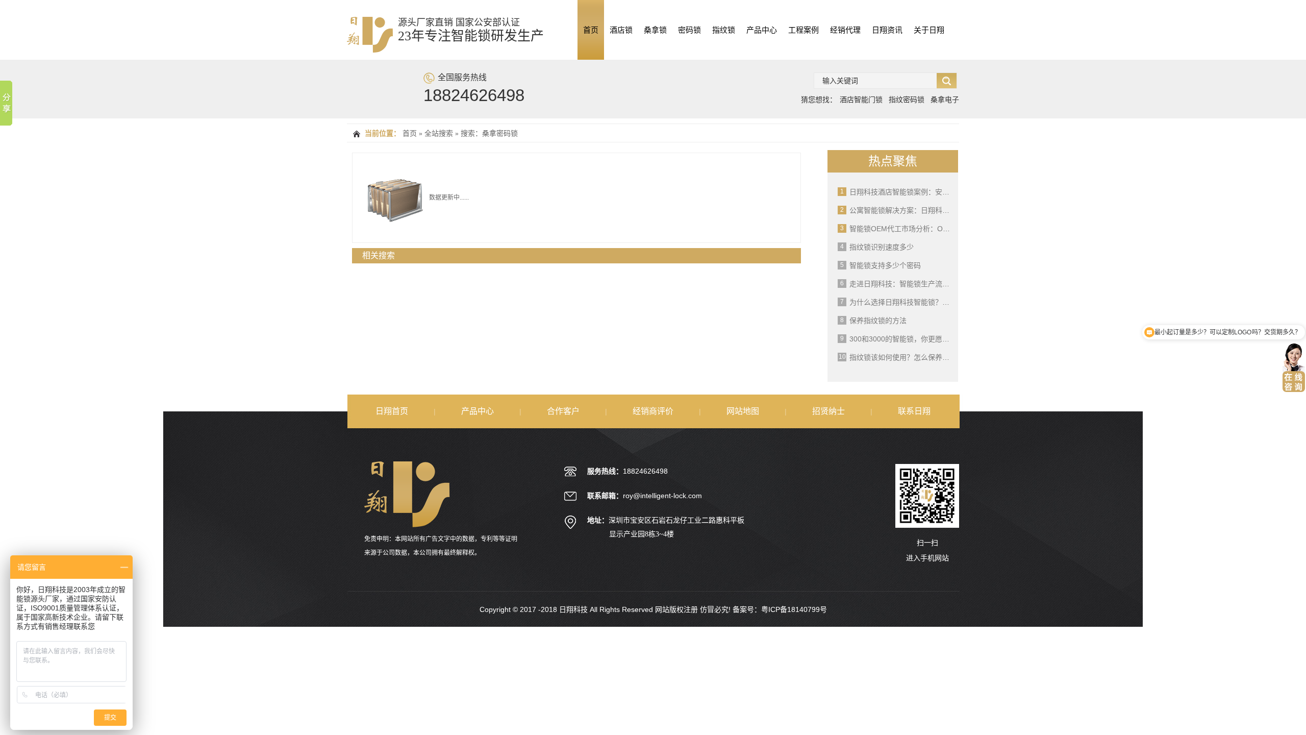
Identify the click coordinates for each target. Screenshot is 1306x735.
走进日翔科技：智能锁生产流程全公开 (910, 284)
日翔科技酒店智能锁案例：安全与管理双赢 (917, 192)
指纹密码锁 (906, 99)
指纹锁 (723, 30)
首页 (590, 30)
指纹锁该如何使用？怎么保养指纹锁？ (910, 357)
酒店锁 (621, 30)
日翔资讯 (887, 30)
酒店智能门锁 (861, 99)
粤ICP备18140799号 (794, 609)
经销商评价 (653, 411)
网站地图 (742, 411)
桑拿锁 (655, 30)
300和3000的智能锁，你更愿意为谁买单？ (917, 339)
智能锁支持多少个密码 (885, 265)
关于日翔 (929, 30)
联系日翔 (914, 411)
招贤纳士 (828, 411)
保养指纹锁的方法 (878, 320)
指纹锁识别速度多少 (881, 247)
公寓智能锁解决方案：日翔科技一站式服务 (917, 210)
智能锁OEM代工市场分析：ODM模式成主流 (919, 229)
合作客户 (563, 411)
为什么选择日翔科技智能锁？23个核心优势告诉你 (928, 302)
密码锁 (689, 30)
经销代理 (845, 30)
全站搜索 (438, 133)
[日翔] (370, 47)
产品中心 (761, 30)
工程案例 (803, 30)
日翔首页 (391, 411)
